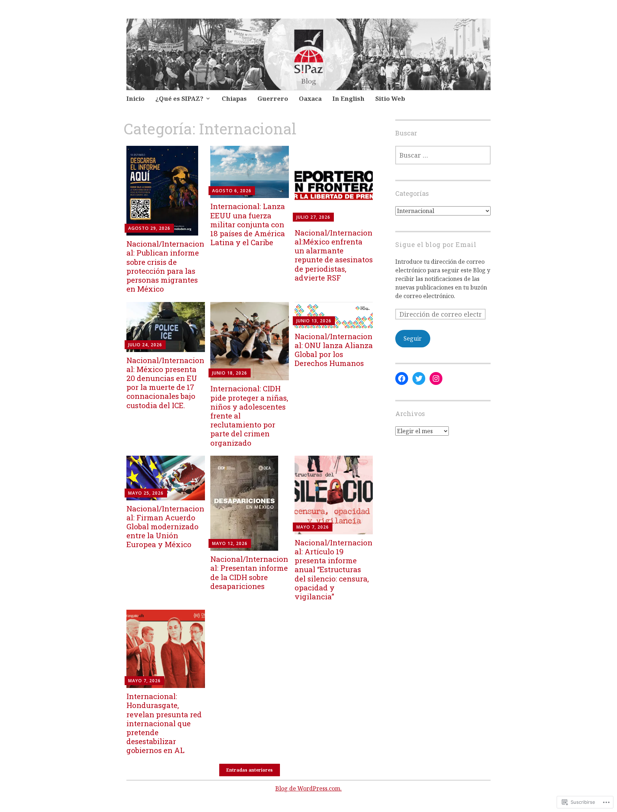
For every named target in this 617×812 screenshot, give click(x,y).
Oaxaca (310, 98)
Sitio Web (390, 98)
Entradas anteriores (249, 770)
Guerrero (272, 98)
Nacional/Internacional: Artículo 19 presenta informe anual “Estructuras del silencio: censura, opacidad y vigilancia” (333, 569)
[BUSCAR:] (443, 155)
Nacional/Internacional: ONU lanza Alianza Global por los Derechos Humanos (334, 349)
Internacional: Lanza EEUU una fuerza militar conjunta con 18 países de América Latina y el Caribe (247, 224)
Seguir (412, 338)
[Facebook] (401, 378)
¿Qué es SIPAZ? (179, 98)
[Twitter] (418, 378)
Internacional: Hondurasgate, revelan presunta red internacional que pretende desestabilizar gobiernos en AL (164, 723)
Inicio (135, 98)
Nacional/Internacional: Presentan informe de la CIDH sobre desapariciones (249, 572)
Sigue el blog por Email (436, 244)
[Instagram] (436, 378)
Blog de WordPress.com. (308, 788)
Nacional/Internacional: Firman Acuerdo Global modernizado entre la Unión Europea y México (165, 527)
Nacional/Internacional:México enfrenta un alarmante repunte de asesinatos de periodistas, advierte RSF (334, 255)
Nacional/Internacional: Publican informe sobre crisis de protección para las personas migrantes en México (165, 266)
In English (348, 98)
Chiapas (234, 98)
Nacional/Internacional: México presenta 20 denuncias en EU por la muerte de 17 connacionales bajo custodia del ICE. (165, 382)
